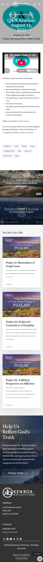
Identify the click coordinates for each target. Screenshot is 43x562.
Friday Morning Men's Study (21, 15)
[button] (3, 4)
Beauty (9, 240)
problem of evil (9, 151)
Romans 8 (28, 151)
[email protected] (10, 532)
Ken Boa (17, 37)
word (17, 156)
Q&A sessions (23, 121)
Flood (16, 146)
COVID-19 (7, 146)
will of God (8, 156)
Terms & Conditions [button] (21, 555)
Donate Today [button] (15, 473)
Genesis (24, 146)
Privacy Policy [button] (22, 558)
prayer (32, 146)
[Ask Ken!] (39, 558)
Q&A (19, 151)
